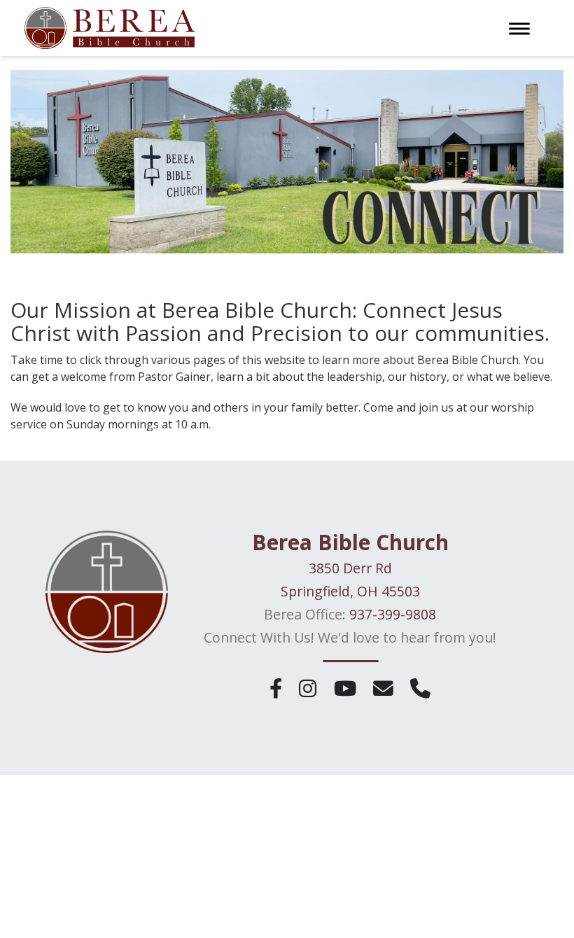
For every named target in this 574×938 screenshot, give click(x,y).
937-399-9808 (392, 614)
